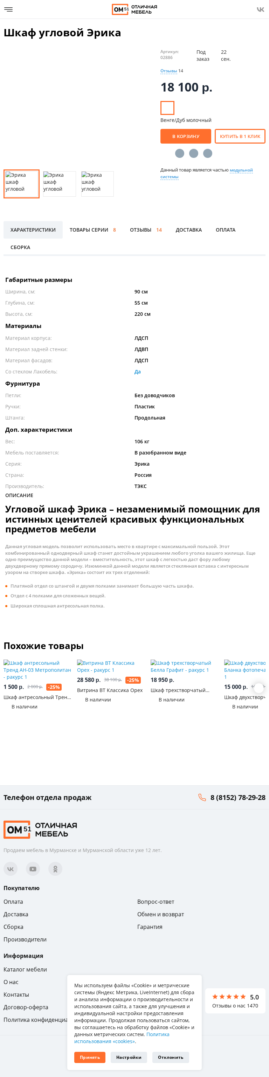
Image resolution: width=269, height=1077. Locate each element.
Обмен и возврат (160, 914)
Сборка (13, 927)
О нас (11, 982)
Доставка (16, 914)
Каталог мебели (25, 969)
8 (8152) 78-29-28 (238, 797)
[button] (259, 688)
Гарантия (150, 927)
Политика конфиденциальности (47, 1020)
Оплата (13, 901)
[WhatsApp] (207, 153)
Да (137, 371)
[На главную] (134, 9)
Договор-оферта (26, 1007)
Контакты (16, 994)
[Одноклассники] (193, 153)
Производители (25, 939)
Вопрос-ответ (155, 901)
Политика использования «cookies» (122, 1038)
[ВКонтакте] (179, 153)
